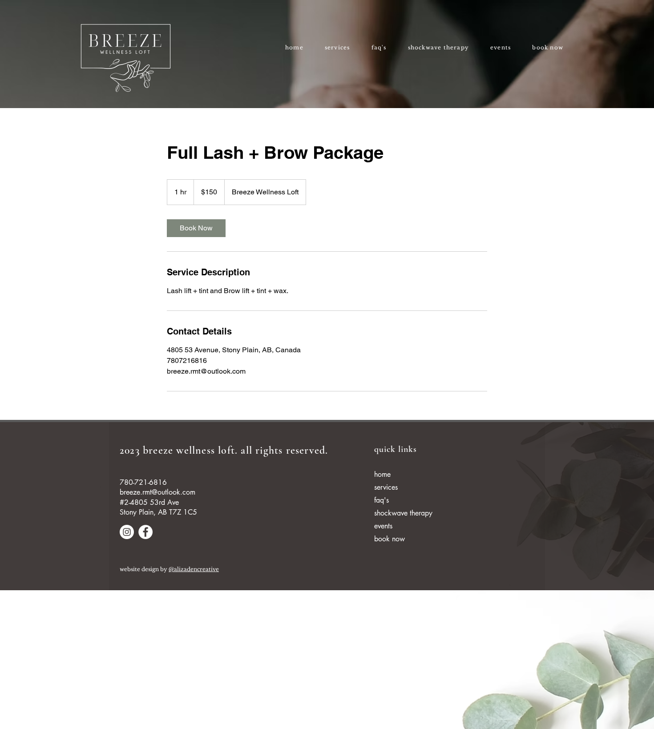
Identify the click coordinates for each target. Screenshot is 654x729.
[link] (196, 228)
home (382, 474)
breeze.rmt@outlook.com (157, 492)
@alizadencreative (194, 569)
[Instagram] (127, 532)
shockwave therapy (403, 513)
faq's (381, 500)
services (386, 487)
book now (389, 539)
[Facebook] (145, 532)
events (383, 526)
